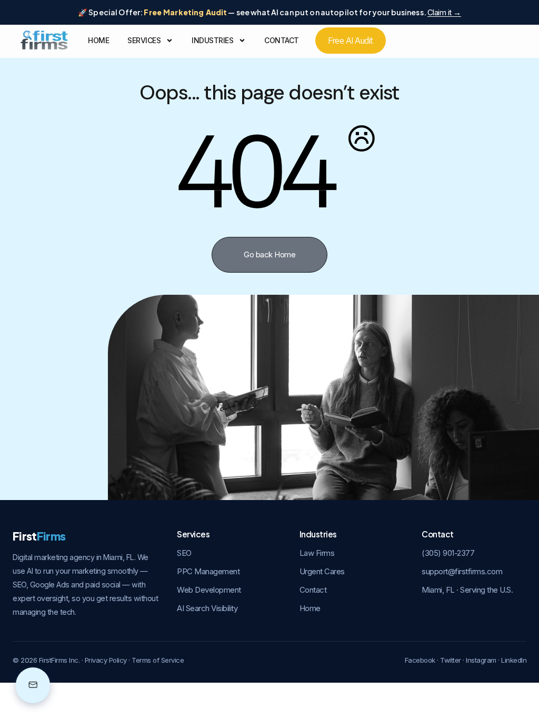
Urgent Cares (322, 571)
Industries (212, 40)
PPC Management (208, 571)
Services (144, 40)
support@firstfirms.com (462, 571)
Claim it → (444, 12)
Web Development (209, 590)
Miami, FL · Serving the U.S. (467, 590)
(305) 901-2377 (448, 553)
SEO (184, 553)
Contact (281, 40)
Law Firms (317, 553)
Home (98, 40)
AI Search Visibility (207, 608)
